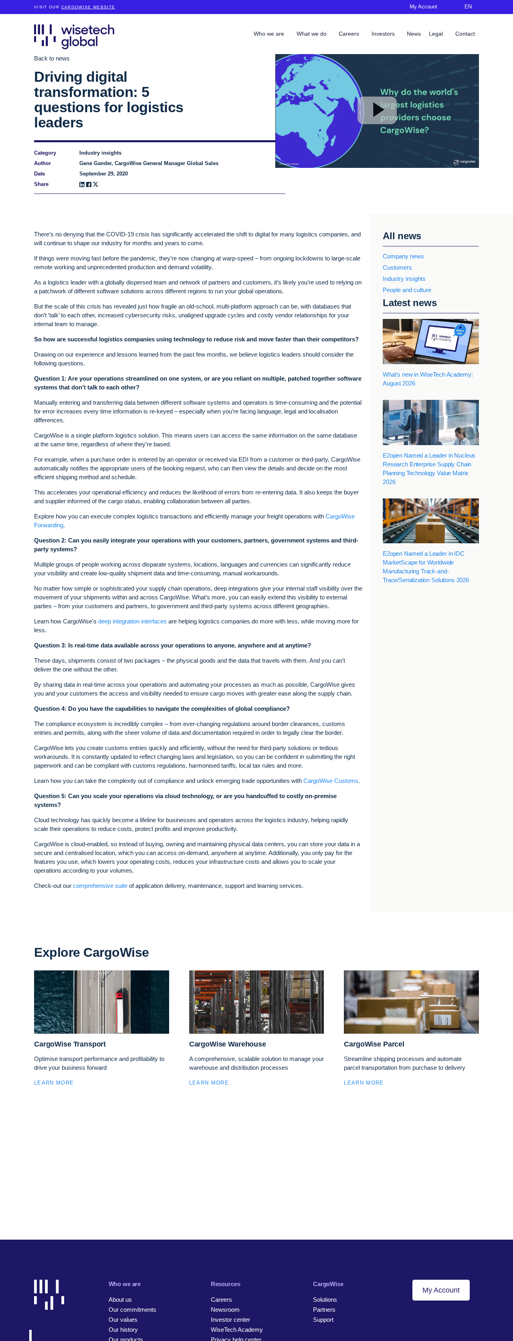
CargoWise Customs (330, 780)
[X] (95, 184)
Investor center (230, 1319)
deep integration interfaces (132, 621)
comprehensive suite (100, 885)
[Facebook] (88, 184)
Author (42, 163)
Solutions (325, 1299)
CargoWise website (88, 7)
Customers (397, 267)
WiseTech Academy (237, 1329)
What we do (312, 33)
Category (45, 153)
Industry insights (404, 278)
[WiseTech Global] (74, 36)
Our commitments (132, 1309)
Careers (350, 33)
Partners (324, 1309)
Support (323, 1319)
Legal (436, 33)
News (414, 33)
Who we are (270, 33)
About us (120, 1299)
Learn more (54, 1083)
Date (39, 174)
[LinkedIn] (82, 184)
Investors (384, 33)
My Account (441, 1290)
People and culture (407, 289)
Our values (123, 1319)
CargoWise (328, 1284)
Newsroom (225, 1309)
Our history (123, 1329)
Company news (403, 256)
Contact (465, 33)
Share (41, 184)
